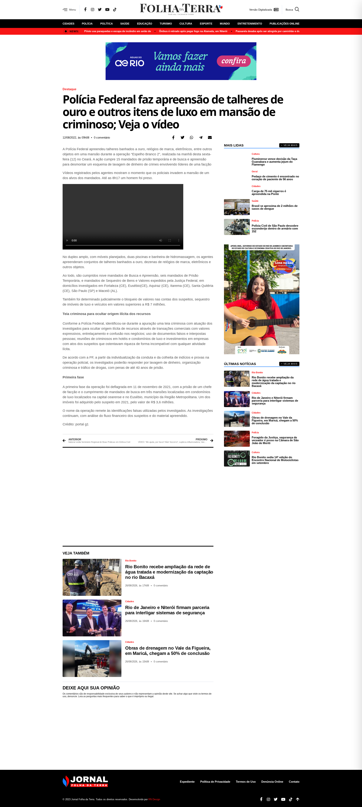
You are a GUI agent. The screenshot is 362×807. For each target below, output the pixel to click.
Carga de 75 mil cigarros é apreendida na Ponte (269, 192)
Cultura (185, 23)
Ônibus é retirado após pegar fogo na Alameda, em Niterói (193, 31)
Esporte (206, 23)
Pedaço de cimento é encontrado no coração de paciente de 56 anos (275, 178)
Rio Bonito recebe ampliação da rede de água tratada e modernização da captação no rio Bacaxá (169, 572)
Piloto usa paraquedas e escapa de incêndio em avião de (117, 31)
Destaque (69, 89)
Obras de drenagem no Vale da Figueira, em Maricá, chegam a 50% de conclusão (167, 650)
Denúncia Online (272, 781)
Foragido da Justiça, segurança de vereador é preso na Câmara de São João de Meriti (275, 440)
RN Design (154, 799)
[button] (173, 137)
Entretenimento (250, 23)
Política (106, 23)
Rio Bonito (130, 561)
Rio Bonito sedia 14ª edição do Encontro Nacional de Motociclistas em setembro (275, 460)
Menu (72, 9)
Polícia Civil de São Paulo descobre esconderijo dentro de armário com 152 (275, 228)
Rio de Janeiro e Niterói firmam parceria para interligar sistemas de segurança (167, 610)
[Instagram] (92, 10)
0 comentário (102, 137)
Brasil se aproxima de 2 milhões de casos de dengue (275, 207)
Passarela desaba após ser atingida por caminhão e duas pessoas (274, 31)
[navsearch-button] (290, 9)
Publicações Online (284, 23)
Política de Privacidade (215, 781)
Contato (294, 781)
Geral (255, 171)
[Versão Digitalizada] (276, 10)
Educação (144, 23)
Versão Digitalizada (260, 9)
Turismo (166, 23)
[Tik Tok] (115, 10)
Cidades (68, 23)
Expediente (187, 781)
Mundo (225, 23)
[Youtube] (281, 799)
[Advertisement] (138, 496)
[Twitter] (100, 10)
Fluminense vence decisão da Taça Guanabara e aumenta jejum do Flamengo (274, 161)
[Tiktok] (289, 799)
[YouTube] (107, 10)
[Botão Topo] (296, 799)
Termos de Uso (246, 781)
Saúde (124, 23)
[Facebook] (85, 9)
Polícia (87, 23)
